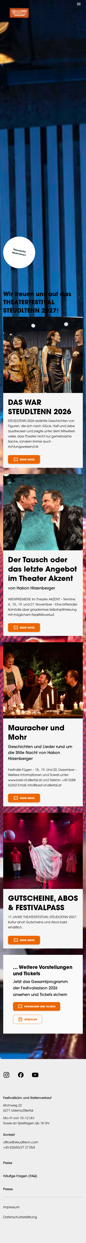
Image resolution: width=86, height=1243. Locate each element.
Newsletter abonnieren (19, 252)
